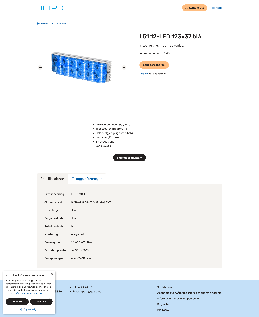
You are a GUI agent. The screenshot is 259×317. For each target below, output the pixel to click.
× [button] (52, 274)
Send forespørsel (154, 65)
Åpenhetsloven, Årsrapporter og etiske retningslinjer (189, 293)
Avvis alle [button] (41, 301)
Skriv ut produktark (129, 157)
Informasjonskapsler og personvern (179, 298)
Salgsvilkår (164, 304)
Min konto (163, 309)
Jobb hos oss (165, 287)
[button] (29, 309)
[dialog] (29, 292)
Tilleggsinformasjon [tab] (87, 179)
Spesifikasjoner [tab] (52, 179)
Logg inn (144, 73)
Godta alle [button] (17, 301)
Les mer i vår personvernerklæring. (24, 293)
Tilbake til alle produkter (53, 23)
